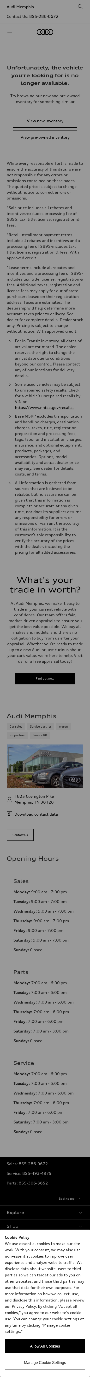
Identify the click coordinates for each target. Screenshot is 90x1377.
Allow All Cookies (45, 1346)
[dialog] (45, 1303)
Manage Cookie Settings (45, 1363)
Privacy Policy (24, 1306)
